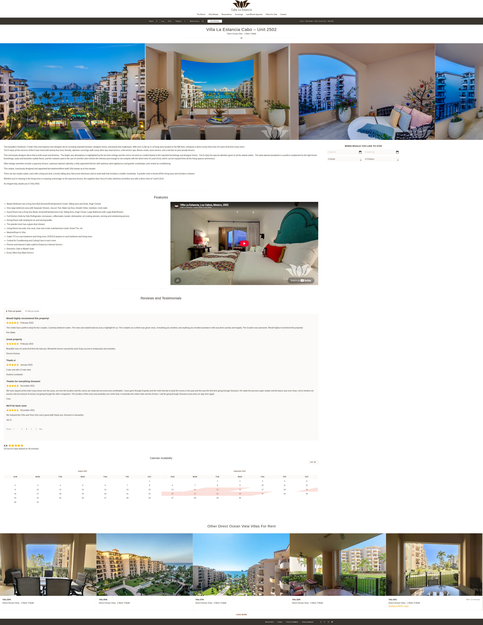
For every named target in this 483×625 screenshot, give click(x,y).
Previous (8, 429)
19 (255, 137)
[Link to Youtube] (332, 622)
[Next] (477, 91)
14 (245, 137)
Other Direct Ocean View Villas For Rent (241, 526)
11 (239, 137)
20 (257, 137)
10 (237, 137)
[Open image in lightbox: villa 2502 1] (142, 137)
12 (241, 137)
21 (259, 137)
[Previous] (5, 91)
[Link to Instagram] (328, 622)
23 (264, 137)
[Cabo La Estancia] (241, 5)
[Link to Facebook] (324, 622)
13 (243, 137)
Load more (241, 615)
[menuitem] (201, 14)
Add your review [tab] (33, 311)
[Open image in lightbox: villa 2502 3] (432, 137)
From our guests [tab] (14, 311)
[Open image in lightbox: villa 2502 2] (287, 137)
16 (249, 137)
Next (40, 429)
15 (247, 137)
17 (251, 137)
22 (262, 137)
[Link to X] (321, 622)
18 (253, 137)
